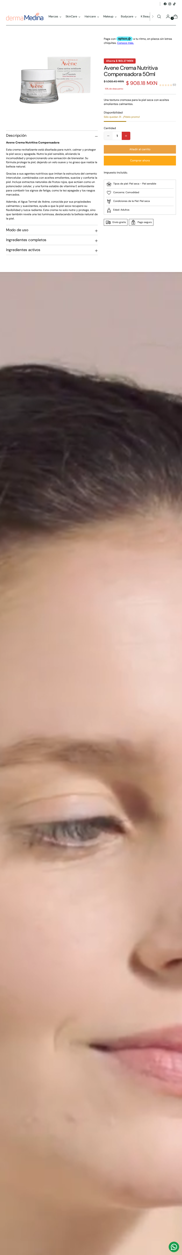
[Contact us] (174, 1247)
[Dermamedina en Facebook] (165, 4)
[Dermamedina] (24, 16)
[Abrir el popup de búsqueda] (159, 16)
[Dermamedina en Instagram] (169, 4)
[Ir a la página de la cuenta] (166, 16)
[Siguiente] (152, 16)
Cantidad (110, 128)
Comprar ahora (140, 160)
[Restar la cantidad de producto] (126, 136)
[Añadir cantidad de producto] (108, 136)
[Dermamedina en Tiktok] (174, 4)
